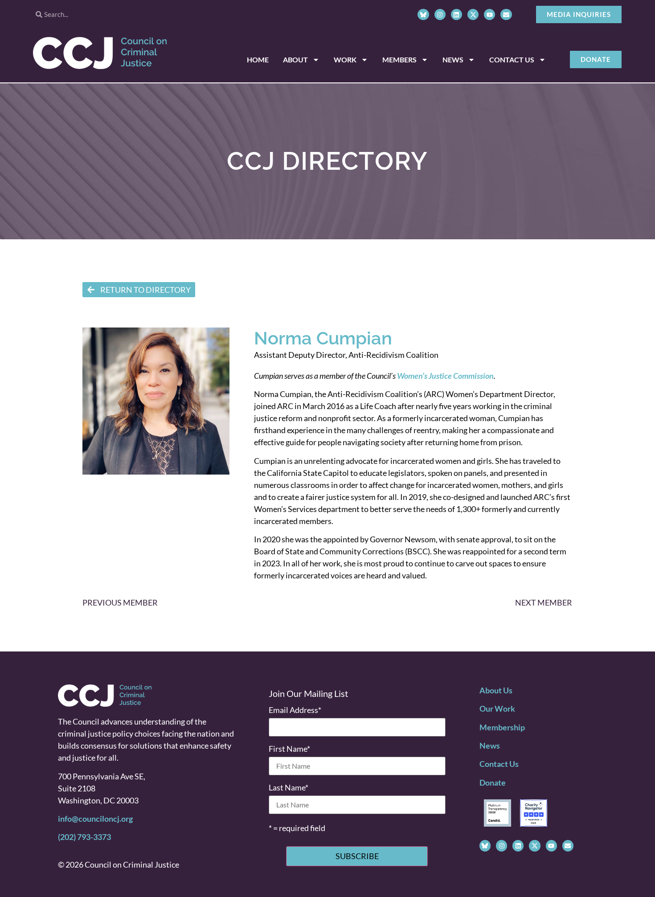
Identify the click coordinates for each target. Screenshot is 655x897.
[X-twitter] (473, 14)
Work (345, 59)
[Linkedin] (456, 14)
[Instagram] (440, 14)
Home (258, 59)
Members (399, 59)
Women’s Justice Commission (445, 376)
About (295, 59)
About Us (495, 690)
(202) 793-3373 (84, 837)
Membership (502, 727)
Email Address (295, 710)
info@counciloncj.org (95, 818)
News (452, 59)
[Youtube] (489, 14)
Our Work (497, 708)
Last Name (288, 787)
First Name (289, 749)
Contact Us (511, 59)
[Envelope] (506, 14)
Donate (492, 782)
